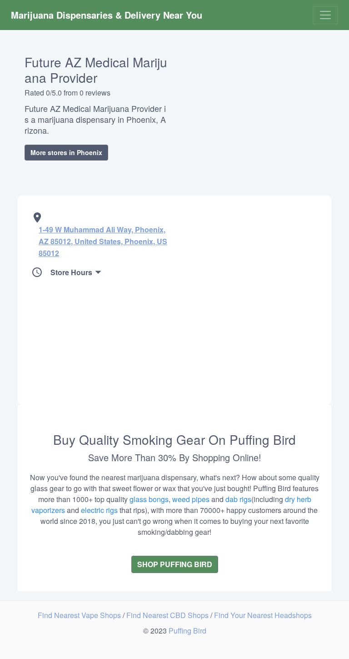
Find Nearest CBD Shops (168, 615)
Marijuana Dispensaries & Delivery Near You (106, 14)
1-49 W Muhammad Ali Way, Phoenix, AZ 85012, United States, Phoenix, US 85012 (103, 241)
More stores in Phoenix (66, 152)
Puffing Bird (187, 630)
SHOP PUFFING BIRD (174, 564)
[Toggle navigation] (325, 15)
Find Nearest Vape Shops (80, 615)
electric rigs (99, 510)
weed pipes (190, 499)
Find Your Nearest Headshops (263, 615)
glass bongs (149, 499)
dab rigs (238, 499)
